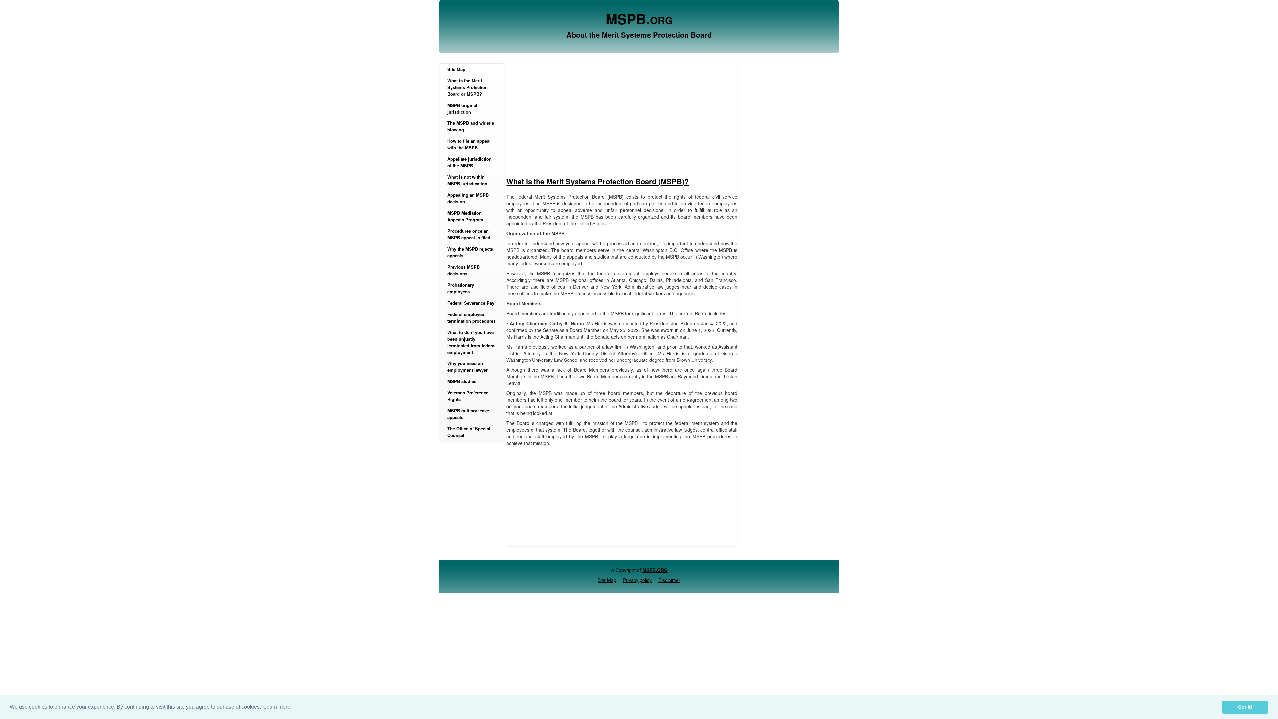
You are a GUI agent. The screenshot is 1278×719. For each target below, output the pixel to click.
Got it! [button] (1245, 707)
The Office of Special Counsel (468, 431)
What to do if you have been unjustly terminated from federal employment (471, 342)
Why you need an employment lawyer (467, 366)
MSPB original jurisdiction (462, 108)
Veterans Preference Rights (467, 395)
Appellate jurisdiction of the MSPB (469, 162)
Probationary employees (460, 288)
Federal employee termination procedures (471, 317)
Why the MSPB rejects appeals (470, 252)
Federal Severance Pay (470, 303)
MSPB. (639, 19)
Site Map (456, 69)
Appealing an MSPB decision (468, 198)
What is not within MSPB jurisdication (467, 180)
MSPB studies (461, 381)
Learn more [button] (276, 707)
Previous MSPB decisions (463, 270)
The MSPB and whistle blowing (470, 126)
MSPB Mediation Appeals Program (465, 216)
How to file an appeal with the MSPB (469, 144)
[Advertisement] (621, 123)
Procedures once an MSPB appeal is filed (468, 234)
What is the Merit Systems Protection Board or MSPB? (467, 87)
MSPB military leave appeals (468, 413)
